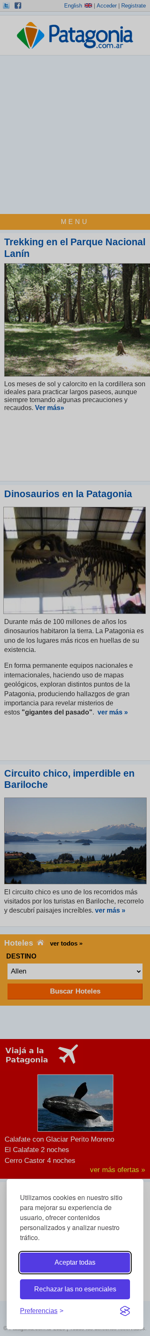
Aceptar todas (75, 1262)
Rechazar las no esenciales (75, 1289)
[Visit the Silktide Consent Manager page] (125, 1311)
